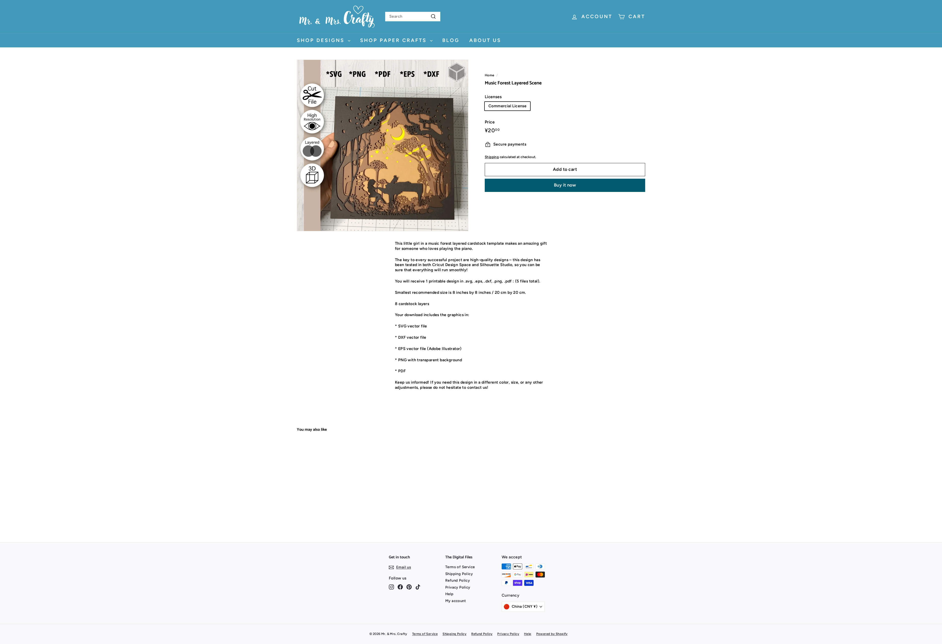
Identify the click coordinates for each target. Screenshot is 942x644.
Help (449, 594)
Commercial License (507, 106)
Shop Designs (322, 40)
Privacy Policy (457, 587)
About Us (485, 40)
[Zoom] (382, 145)
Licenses (493, 96)
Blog (450, 40)
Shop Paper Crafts (394, 40)
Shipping (492, 157)
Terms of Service (460, 567)
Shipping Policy (459, 574)
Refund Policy (457, 580)
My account (455, 601)
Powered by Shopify (552, 634)
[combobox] (412, 16)
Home (489, 75)
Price (490, 122)
